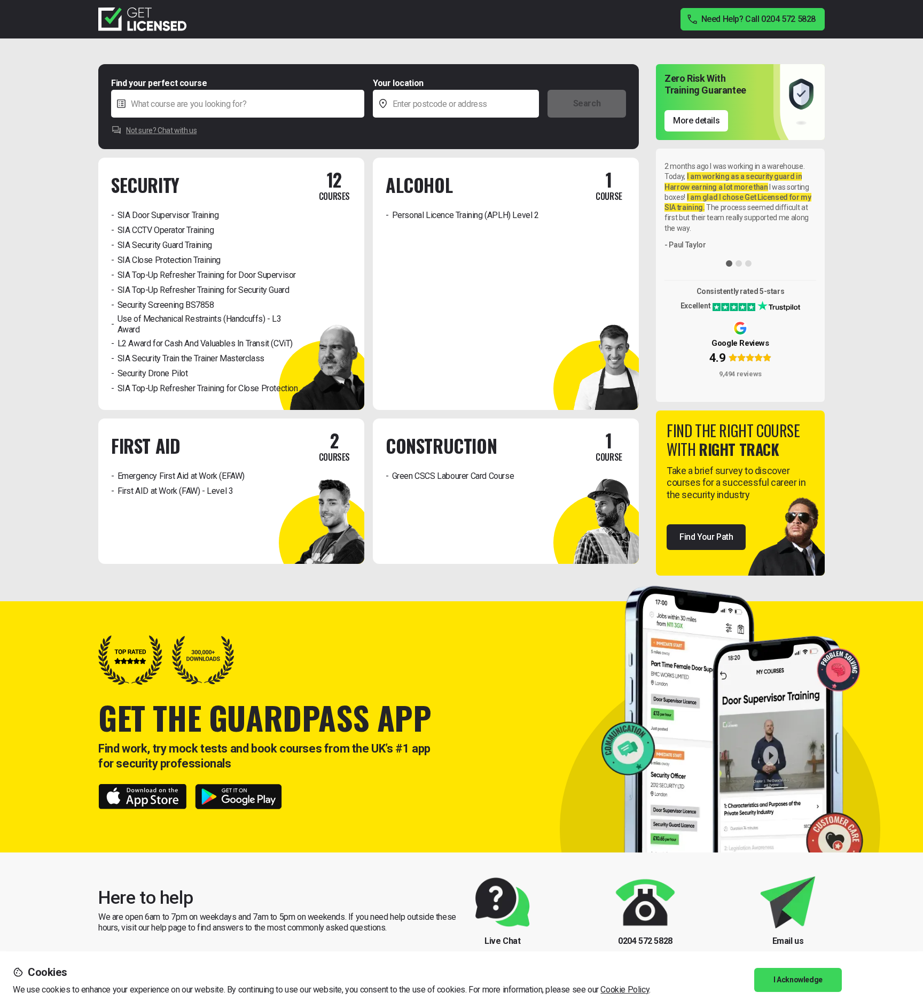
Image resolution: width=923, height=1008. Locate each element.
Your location (398, 83)
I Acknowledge (798, 979)
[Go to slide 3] (748, 263)
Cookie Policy (624, 989)
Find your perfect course (159, 83)
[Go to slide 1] (729, 263)
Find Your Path (706, 537)
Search (587, 103)
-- (549, 82)
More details (696, 120)
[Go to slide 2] (739, 263)
